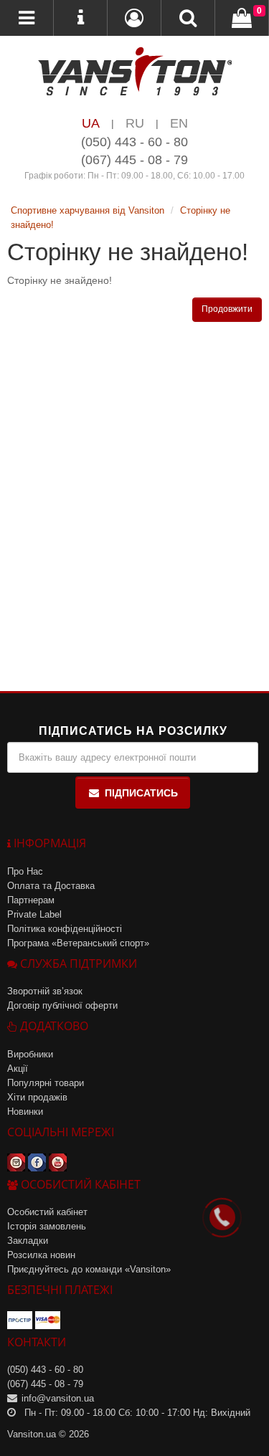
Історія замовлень (46, 1226)
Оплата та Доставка (51, 885)
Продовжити (227, 309)
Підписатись (141, 793)
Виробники (30, 1054)
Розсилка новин (41, 1255)
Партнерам (31, 900)
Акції (17, 1068)
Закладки (27, 1240)
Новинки (25, 1111)
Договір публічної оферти (62, 1005)
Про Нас (25, 871)
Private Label (34, 914)
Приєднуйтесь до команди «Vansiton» (89, 1269)
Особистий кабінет (47, 1212)
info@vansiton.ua (58, 1398)
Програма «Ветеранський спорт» (78, 943)
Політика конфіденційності (64, 928)
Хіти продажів (37, 1097)
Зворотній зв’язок (44, 991)
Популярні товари (45, 1082)
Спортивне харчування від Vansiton (87, 210)
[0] (242, 18)
